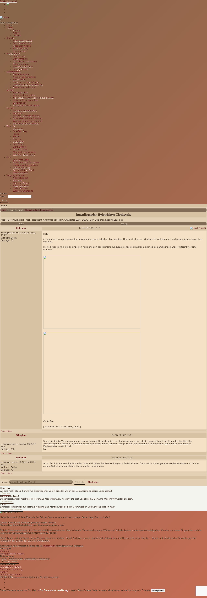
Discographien (20, 58)
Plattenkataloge (21, 74)
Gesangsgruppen (22, 46)
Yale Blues (18, 144)
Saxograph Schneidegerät (26, 105)
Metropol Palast (21, 183)
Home (9, 25)
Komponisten (19, 51)
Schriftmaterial (13, 71)
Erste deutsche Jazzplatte (26, 162)
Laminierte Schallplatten (25, 61)
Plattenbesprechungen (24, 87)
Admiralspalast (20, 178)
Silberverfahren (21, 64)
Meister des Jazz (21, 167)
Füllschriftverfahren (23, 66)
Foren (9, 27)
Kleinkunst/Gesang (22, 40)
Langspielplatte (20, 69)
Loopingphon (19, 102)
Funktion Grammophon (25, 110)
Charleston (18, 141)
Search (3, 196)
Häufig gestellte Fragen (12, 553)
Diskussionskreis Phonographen (38, 210)
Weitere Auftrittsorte (23, 191)
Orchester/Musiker (22, 43)
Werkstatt (18, 113)
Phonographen (20, 92)
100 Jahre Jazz (21, 159)
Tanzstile (10, 126)
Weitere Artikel (20, 172)
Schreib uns (7, 501)
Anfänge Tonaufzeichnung (26, 115)
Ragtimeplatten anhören (25, 165)
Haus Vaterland (21, 185)
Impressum (49, 545)
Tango (16, 134)
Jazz (8, 157)
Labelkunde (19, 56)
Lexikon (17, 35)
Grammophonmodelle (24, 95)
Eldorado (17, 180)
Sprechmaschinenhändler (26, 82)
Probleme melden (10, 561)
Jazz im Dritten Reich (24, 170)
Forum (16, 30)
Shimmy (17, 139)
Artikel (16, 33)
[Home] (4, 17)
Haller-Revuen (20, 188)
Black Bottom (19, 146)
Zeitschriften (19, 79)
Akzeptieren (157, 590)
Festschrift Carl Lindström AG (28, 84)
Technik (10, 108)
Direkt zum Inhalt (8, 1)
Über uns (6, 493)
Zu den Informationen (12, 509)
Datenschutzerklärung (11, 569)
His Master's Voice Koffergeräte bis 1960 (33, 97)
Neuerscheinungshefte (24, 77)
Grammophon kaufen (11, 574)
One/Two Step (20, 131)
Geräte (10, 90)
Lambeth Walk (20, 149)
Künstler (10, 38)
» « (53, 590)
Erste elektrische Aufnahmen (27, 118)
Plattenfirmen (13, 53)
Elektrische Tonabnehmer (26, 123)
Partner (4, 571)
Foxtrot (16, 136)
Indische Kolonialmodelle (25, 100)
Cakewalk (18, 128)
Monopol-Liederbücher (24, 152)
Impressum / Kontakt (10, 566)
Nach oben (6, 431)
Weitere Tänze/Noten (24, 154)
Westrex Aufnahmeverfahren (27, 121)
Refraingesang (20, 48)
